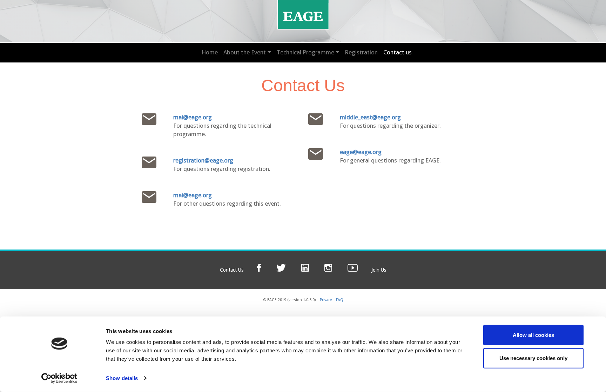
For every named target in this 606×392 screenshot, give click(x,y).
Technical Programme (305, 52)
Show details (122, 378)
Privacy (326, 300)
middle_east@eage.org (370, 117)
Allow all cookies (533, 335)
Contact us (397, 52)
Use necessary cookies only (533, 358)
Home (210, 52)
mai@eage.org (192, 117)
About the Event (244, 52)
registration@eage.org (203, 160)
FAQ (339, 300)
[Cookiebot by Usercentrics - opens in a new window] (59, 378)
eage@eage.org (361, 151)
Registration (361, 52)
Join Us (378, 270)
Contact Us (231, 270)
